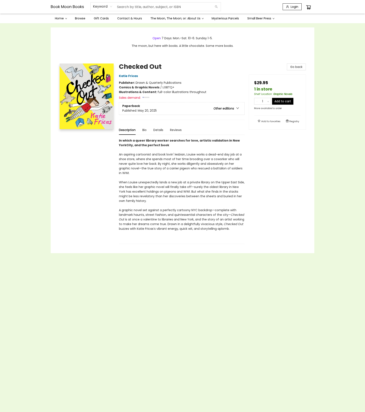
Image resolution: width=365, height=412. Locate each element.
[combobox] (103, 7)
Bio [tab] (144, 130)
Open (157, 38)
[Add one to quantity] (268, 101)
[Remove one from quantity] (257, 101)
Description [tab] (127, 130)
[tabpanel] (182, 191)
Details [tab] (158, 130)
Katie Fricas (128, 76)
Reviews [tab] (176, 130)
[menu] (182, 18)
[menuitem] (61, 18)
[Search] (216, 7)
